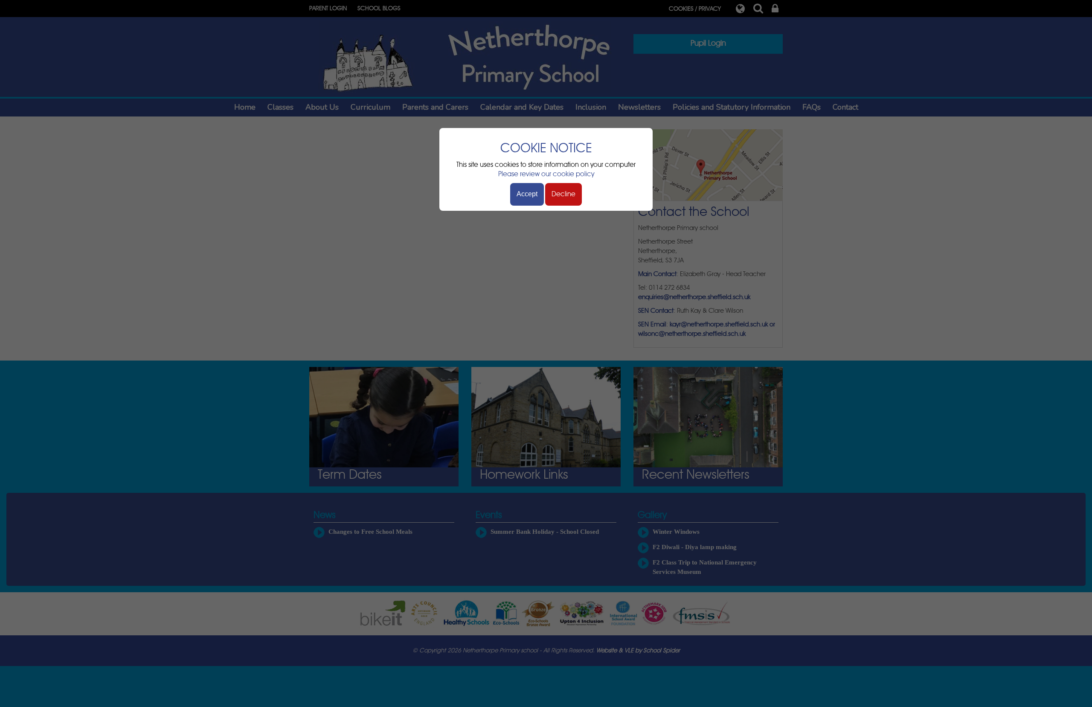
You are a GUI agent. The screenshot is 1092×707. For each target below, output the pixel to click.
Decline (563, 194)
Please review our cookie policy (546, 174)
